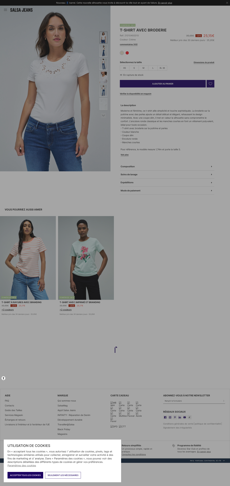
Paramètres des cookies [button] (22, 465)
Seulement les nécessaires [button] (63, 475)
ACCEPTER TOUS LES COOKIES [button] (25, 475)
